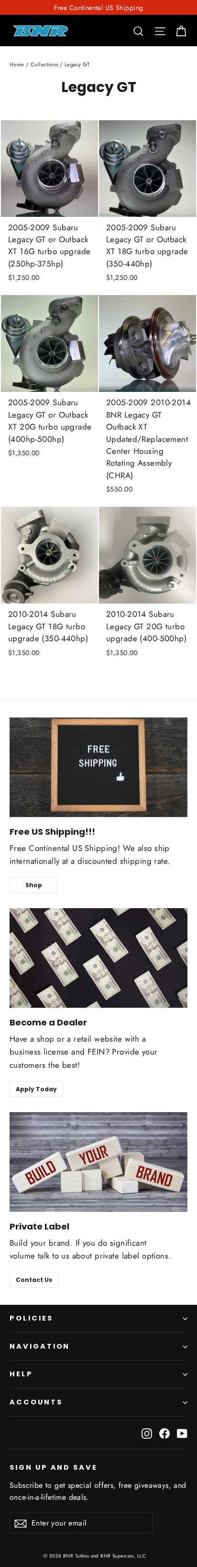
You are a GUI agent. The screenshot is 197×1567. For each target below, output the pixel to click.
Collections (44, 64)
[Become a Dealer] (98, 958)
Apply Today (36, 1089)
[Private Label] (98, 1162)
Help (21, 1374)
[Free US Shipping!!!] (98, 767)
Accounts (36, 1402)
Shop (33, 885)
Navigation (40, 1346)
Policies (31, 1318)
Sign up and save (54, 1467)
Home (17, 64)
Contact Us (34, 1280)
